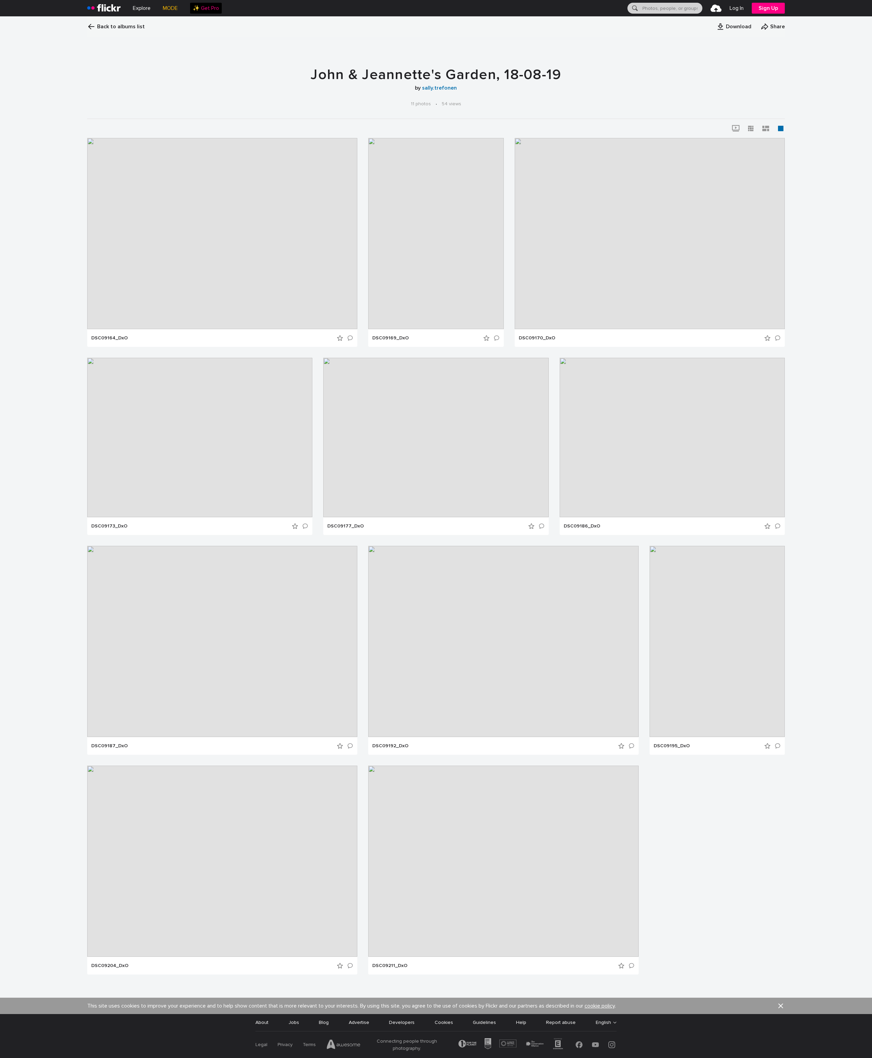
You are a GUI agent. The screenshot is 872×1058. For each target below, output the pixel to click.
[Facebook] (579, 1045)
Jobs (294, 1022)
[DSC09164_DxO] (222, 233)
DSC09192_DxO (390, 746)
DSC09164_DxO (109, 338)
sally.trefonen (439, 88)
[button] (734, 26)
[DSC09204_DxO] (222, 861)
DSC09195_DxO (672, 746)
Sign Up (768, 8)
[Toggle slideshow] (736, 128)
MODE (170, 8)
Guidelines (484, 1022)
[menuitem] (205, 8)
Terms (309, 1044)
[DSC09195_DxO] (717, 641)
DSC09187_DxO (109, 746)
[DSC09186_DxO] (672, 437)
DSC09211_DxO (389, 965)
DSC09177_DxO (345, 526)
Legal (261, 1044)
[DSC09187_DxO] (222, 641)
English (603, 1022)
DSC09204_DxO (109, 965)
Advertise (359, 1022)
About (261, 1022)
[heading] (104, 8)
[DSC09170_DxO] (650, 233)
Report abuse (561, 1022)
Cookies (444, 1022)
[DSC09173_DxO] (199, 437)
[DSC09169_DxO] (436, 233)
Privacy (285, 1044)
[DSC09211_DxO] (503, 861)
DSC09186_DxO (582, 526)
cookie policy (600, 1005)
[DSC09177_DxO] (436, 437)
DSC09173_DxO (109, 526)
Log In (737, 8)
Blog (324, 1022)
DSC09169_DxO (390, 338)
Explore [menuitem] (142, 8)
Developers (402, 1022)
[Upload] (716, 8)
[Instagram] (612, 1045)
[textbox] (671, 8)
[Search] (634, 8)
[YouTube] (595, 1045)
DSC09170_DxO (537, 338)
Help (521, 1022)
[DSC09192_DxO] (503, 641)
